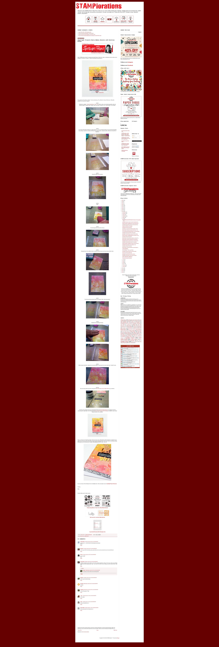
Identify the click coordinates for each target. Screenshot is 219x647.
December (124, 212)
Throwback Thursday (130, 334)
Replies (82, 568)
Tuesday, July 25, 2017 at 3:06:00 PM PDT (89, 554)
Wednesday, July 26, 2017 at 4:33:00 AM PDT (93, 570)
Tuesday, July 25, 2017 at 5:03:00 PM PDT (91, 561)
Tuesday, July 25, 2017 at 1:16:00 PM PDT (91, 541)
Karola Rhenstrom (129, 327)
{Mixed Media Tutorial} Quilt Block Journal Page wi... (130, 247)
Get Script (126, 367)
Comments (135, 137)
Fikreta (81, 554)
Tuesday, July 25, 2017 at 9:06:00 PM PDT (90, 577)
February (123, 265)
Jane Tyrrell (139, 326)
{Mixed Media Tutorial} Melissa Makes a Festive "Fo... (130, 238)
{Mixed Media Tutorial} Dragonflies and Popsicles (130, 239)
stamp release (134, 341)
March (123, 263)
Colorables (128, 324)
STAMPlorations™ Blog (124, 362)
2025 (122, 201)
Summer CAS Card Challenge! (127, 252)
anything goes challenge (136, 335)
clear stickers (136, 336)
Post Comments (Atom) (85, 631)
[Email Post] (94, 534)
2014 (122, 270)
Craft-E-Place (82, 541)
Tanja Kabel (128, 333)
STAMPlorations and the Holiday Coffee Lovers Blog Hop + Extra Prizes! (125, 138)
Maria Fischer (123, 328)
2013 (122, 272)
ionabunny (82, 589)
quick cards (138, 340)
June (123, 259)
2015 (122, 269)
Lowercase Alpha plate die (100, 517)
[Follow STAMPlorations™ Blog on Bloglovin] (135, 146)
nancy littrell (82, 561)
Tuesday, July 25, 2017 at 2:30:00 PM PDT (90, 548)
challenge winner (129, 336)
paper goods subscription (129, 340)
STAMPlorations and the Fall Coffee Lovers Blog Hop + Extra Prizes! (125, 144)
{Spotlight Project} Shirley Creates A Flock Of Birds (130, 234)
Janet (81, 601)
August (123, 217)
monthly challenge (134, 339)
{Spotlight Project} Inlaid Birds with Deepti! (128, 232)
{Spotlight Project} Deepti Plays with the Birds (129, 251)
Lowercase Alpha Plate (104, 388)
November (124, 213)
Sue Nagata (122, 333)
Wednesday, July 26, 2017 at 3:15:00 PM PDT (91, 589)
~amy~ (81, 595)
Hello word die (92, 517)
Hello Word (97, 388)
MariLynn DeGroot (137, 327)
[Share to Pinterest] (100, 534)
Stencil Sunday (136, 332)
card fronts (122, 336)
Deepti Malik (128, 325)
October (123, 214)
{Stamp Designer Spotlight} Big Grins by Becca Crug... (130, 235)
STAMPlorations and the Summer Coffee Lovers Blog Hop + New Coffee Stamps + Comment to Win (125, 134)
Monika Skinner (123, 329)
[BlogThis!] (96, 534)
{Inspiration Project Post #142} (127, 258)
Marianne (81, 548)
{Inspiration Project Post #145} (127, 227)
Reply (81, 545)
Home (97, 630)
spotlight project (124, 341)
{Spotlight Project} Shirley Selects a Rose (128, 254)
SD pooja (81, 583)
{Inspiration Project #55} (124, 354)
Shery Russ (133, 331)
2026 (122, 200)
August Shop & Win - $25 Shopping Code (84, 32)
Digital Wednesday (137, 325)
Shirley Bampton (128, 332)
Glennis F (81, 577)
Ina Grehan (135, 326)
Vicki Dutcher (129, 335)
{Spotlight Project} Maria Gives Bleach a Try (129, 244)
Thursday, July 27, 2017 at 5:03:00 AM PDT (89, 595)
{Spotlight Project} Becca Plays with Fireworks (129, 255)
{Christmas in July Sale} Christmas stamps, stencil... (130, 228)
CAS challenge (123, 321)
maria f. (84, 570)
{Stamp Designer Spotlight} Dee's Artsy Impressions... (130, 223)
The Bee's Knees (134, 333)
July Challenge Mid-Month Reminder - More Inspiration (130, 231)
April (123, 262)
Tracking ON (133, 367)
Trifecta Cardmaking (138, 334)
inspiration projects (130, 338)
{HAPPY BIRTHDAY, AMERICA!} (127, 256)
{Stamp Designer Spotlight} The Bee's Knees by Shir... (130, 243)
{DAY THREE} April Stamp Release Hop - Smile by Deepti (125, 148)
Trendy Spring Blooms (90, 104)
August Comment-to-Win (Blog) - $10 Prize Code (85, 33)
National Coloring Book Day (124, 330)
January (123, 266)
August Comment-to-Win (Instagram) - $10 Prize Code (86, 34)
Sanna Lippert (139, 330)
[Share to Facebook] (99, 534)
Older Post (115, 630)
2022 (122, 204)
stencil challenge (131, 342)
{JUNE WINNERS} (125, 248)
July (123, 218)
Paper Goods (132, 330)
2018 (122, 209)
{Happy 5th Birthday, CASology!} (124, 151)
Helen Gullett (82, 607)
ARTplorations (123, 319)
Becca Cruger (127, 320)
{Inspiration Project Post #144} (127, 236)
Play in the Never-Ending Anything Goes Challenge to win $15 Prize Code (89, 35)
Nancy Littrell (138, 329)
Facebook (130, 65)
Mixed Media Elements (104, 409)
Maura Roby (130, 328)
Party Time (96, 104)
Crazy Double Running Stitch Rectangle (101, 410)
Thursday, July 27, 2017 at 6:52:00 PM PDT (89, 601)
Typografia (123, 335)
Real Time (130, 367)
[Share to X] (98, 534)
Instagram (130, 62)
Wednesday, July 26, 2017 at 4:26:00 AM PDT (91, 583)
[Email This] (95, 534)
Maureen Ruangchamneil (136, 328)
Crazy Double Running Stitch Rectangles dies (97, 531)
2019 (122, 208)
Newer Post (79, 630)
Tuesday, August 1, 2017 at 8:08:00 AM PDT (91, 607)
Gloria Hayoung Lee (123, 326)
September (124, 216)
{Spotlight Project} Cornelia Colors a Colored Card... (130, 240)
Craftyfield (133, 324)
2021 (122, 205)
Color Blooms (123, 324)
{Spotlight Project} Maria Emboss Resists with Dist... (130, 224)
